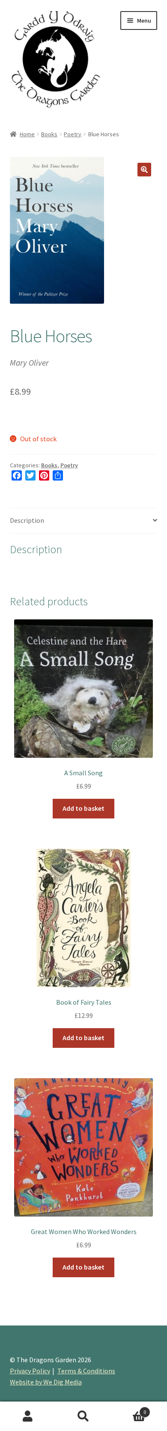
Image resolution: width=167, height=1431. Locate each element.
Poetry (72, 134)
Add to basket (83, 808)
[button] (144, 169)
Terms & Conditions (86, 1370)
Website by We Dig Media (46, 1382)
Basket (128, 1409)
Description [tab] (27, 520)
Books (49, 134)
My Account (28, 1416)
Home (27, 134)
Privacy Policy (30, 1370)
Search (83, 1416)
